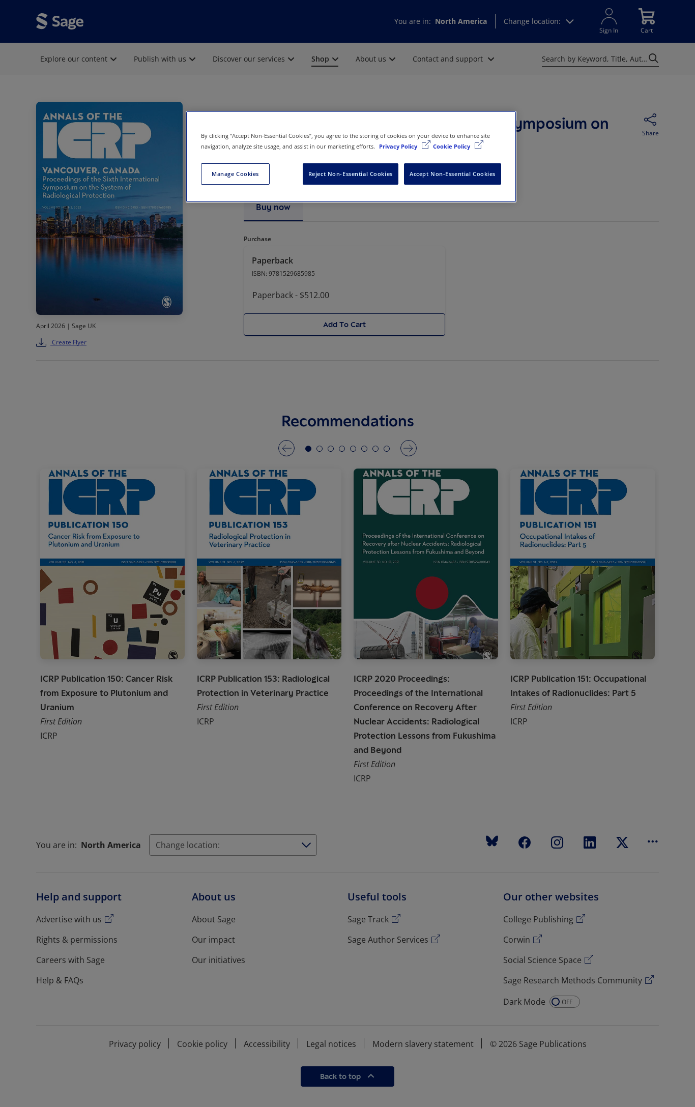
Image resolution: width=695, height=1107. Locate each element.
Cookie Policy (452, 146)
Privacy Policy (399, 146)
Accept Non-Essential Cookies (453, 174)
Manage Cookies (235, 174)
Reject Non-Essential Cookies (350, 174)
